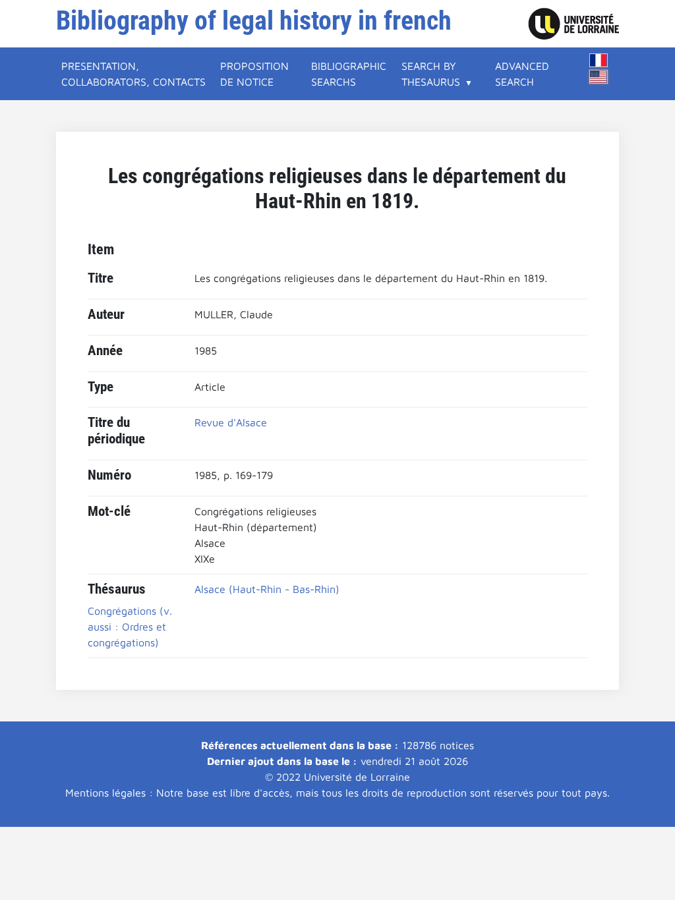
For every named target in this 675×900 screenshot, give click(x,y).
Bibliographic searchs (348, 74)
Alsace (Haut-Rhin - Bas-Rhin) (266, 589)
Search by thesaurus (430, 74)
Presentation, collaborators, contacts (133, 74)
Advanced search (522, 74)
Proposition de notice (254, 74)
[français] (598, 60)
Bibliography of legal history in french (254, 20)
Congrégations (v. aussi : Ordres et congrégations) (130, 626)
